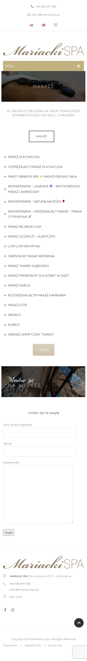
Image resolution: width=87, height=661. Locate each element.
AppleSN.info (33, 645)
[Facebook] (5, 610)
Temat (7, 443)
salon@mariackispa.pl (45, 14)
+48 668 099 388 (45, 6)
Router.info (55, 645)
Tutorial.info (10, 645)
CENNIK (43, 350)
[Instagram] (12, 610)
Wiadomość (11, 462)
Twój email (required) (17, 425)
